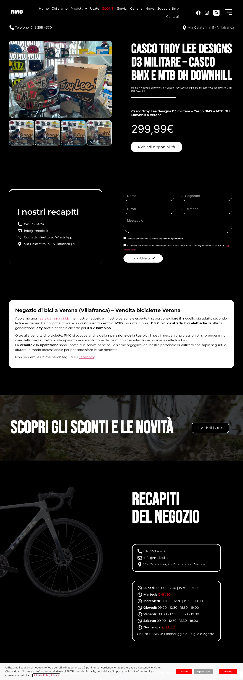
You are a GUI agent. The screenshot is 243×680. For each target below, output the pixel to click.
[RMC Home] (17, 12)
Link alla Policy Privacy (46, 675)
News (149, 8)
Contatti (172, 17)
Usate (94, 8)
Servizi (122, 8)
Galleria (136, 8)
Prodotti (76, 8)
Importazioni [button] (203, 671)
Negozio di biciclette (152, 87)
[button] (216, 13)
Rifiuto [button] (184, 671)
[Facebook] (198, 12)
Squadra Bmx (168, 8)
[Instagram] (206, 12)
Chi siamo (60, 8)
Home (44, 8)
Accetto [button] (228, 671)
